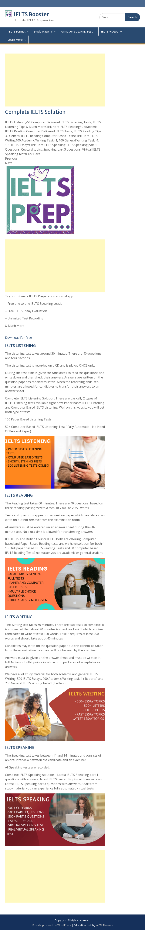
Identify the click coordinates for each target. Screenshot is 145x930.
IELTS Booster (31, 14)
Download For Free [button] (18, 338)
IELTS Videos (109, 31)
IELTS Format (16, 31)
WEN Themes (104, 925)
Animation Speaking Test (77, 31)
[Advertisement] (55, 80)
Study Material (43, 31)
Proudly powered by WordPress (51, 925)
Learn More (15, 39)
